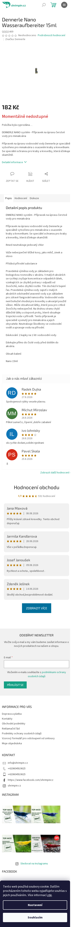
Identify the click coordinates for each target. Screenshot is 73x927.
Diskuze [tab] (34, 198)
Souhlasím (35, 917)
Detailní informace (12, 162)
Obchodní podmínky (13, 724)
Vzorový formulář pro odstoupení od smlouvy (28, 738)
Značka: (15, 39)
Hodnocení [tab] (21, 198)
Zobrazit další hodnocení (54, 473)
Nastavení (35, 905)
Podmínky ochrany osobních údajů (21, 733)
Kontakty (7, 719)
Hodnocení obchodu (36, 487)
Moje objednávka (12, 743)
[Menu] (64, 5)
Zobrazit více (36, 608)
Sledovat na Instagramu (34, 864)
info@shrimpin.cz (18, 763)
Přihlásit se (15, 685)
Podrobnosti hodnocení (51, 35)
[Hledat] (44, 5)
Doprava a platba (12, 714)
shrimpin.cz (14, 786)
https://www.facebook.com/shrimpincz (30, 780)
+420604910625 (17, 768)
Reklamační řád (11, 729)
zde (49, 895)
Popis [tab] (8, 198)
